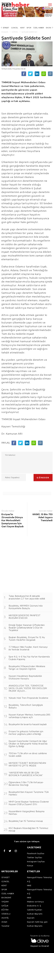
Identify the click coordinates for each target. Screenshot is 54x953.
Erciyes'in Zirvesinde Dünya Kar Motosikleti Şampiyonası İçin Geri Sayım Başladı (12, 520)
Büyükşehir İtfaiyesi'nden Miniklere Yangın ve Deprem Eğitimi (27, 667)
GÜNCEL (14, 28)
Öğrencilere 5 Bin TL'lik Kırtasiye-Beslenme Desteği (26, 783)
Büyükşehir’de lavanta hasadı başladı (28, 724)
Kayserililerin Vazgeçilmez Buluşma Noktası (26, 812)
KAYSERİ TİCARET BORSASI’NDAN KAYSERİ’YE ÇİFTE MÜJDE (27, 764)
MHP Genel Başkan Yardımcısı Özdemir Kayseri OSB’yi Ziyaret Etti (29, 802)
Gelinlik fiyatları (34, 910)
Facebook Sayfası (35, 853)
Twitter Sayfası (34, 857)
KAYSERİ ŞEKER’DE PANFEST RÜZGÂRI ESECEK (24, 616)
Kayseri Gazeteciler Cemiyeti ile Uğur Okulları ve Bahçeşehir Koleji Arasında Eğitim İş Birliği (28, 743)
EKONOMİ (6, 897)
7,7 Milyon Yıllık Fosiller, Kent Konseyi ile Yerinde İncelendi (28, 648)
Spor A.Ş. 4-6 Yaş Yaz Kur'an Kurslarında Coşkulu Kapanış (29, 657)
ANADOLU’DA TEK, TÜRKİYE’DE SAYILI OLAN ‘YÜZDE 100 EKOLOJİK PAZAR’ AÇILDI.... (28, 688)
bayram (31, 918)
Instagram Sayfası (36, 861)
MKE (29, 885)
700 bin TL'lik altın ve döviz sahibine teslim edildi (28, 754)
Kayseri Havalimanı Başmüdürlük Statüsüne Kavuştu (25, 677)
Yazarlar (5, 926)
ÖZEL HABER (38, 28)
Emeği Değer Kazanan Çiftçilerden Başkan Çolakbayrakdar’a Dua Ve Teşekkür (27, 627)
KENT (22, 28)
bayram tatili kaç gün (37, 922)
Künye (30, 865)
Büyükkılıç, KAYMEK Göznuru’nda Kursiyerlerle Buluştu (25, 606)
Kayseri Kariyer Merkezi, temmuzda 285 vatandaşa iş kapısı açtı (29, 715)
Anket (4, 922)
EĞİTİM (4, 910)
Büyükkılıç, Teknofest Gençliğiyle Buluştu (26, 706)
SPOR (29, 28)
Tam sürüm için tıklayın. (27, 841)
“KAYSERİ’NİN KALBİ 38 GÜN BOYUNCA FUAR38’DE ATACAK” (26, 773)
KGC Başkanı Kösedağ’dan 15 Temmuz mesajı (28, 829)
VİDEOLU (5, 914)
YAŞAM (5, 901)
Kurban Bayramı (34, 914)
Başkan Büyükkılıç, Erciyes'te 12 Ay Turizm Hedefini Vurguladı (27, 638)
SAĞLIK (4, 906)
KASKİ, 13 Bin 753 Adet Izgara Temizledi (43, 517)
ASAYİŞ (5, 918)
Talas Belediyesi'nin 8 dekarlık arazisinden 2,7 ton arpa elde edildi (27, 597)
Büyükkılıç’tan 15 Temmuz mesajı (26, 821)
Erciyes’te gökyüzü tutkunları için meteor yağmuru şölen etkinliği (26, 732)
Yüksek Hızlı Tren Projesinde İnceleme (28, 698)
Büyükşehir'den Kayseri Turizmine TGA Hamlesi (29, 793)
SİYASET (6, 28)
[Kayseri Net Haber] (19, 4)
